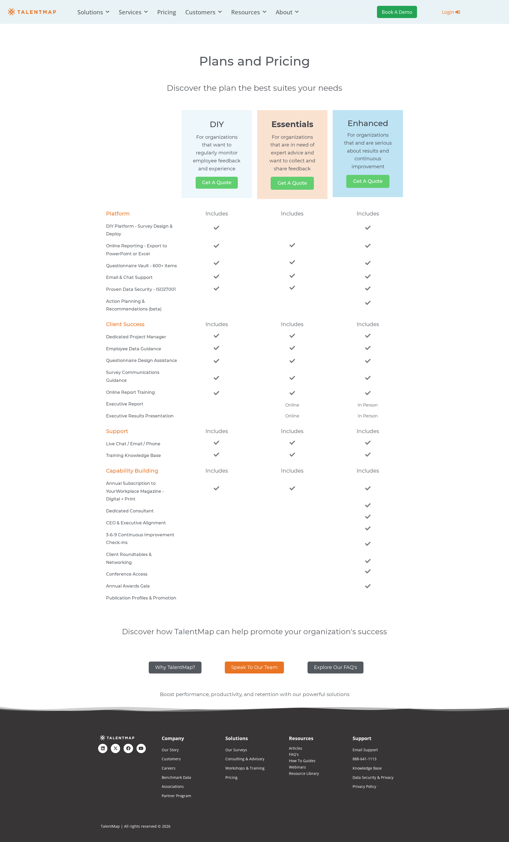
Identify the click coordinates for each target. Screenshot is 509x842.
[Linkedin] (102, 748)
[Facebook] (128, 748)
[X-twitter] (115, 748)
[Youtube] (141, 748)
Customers (200, 12)
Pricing (166, 12)
